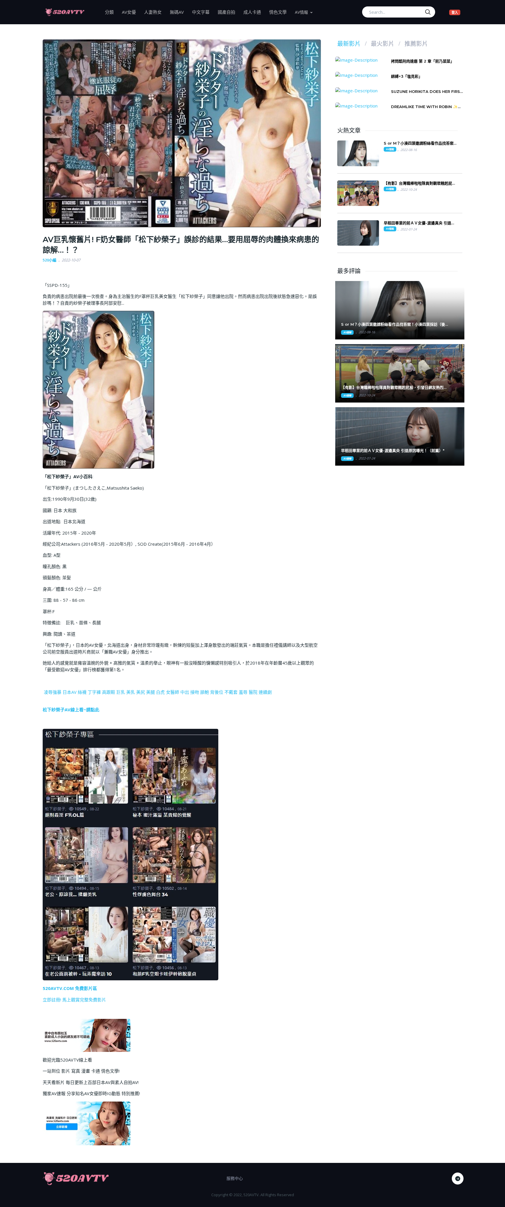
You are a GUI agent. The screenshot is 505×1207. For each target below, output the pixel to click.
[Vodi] (64, 12)
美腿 (150, 692)
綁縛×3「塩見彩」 (406, 76)
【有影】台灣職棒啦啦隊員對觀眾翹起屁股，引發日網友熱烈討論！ (418, 183)
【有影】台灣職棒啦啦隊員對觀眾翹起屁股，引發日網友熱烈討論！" (394, 387)
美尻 (140, 692)
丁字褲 (94, 692)
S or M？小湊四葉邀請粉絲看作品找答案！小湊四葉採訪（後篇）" (393, 324)
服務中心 (234, 1178)
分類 (111, 12)
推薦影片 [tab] (416, 43)
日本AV (70, 692)
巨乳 (120, 692)
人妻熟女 (155, 12)
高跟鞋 (108, 692)
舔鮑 (204, 692)
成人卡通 (254, 12)
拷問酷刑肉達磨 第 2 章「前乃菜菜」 (422, 61)
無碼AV (179, 12)
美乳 (130, 692)
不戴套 (231, 692)
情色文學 (280, 12)
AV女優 (131, 12)
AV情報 (301, 12)
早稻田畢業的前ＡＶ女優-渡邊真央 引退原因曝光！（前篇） (419, 223)
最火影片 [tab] (382, 43)
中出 (184, 692)
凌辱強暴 (52, 692)
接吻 (194, 692)
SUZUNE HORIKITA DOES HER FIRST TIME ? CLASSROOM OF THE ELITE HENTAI (427, 91)
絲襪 (82, 692)
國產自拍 (228, 12)
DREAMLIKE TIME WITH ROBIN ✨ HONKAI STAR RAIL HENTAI (424, 106)
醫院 (253, 692)
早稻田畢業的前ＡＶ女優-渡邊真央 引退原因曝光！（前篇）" (393, 450)
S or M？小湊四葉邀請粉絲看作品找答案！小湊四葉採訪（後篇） (420, 143)
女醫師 (172, 692)
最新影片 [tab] (349, 43)
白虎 (160, 692)
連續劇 (265, 692)
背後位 (216, 692)
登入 (456, 12)
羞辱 (243, 692)
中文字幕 (203, 12)
